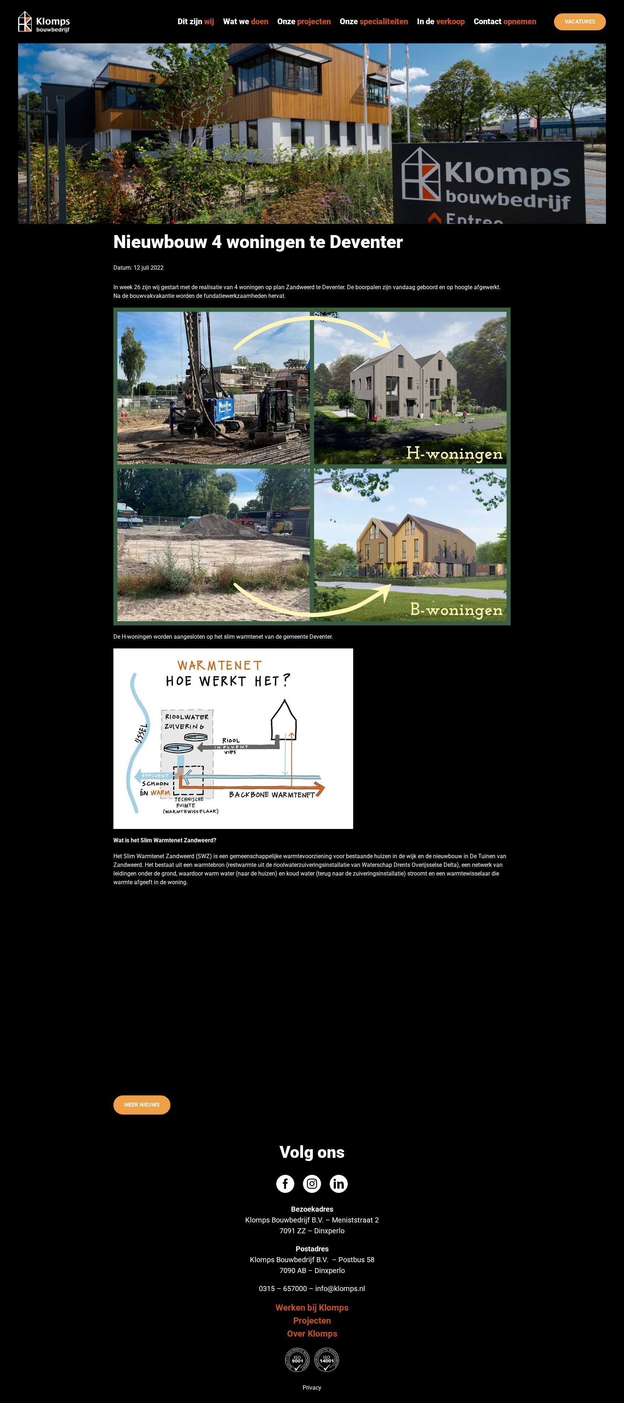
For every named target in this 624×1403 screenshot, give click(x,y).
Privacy (312, 1387)
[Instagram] (312, 1184)
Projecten (312, 1321)
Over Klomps (312, 1334)
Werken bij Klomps (312, 1308)
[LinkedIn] (339, 1184)
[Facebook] (285, 1184)
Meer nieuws (142, 1105)
